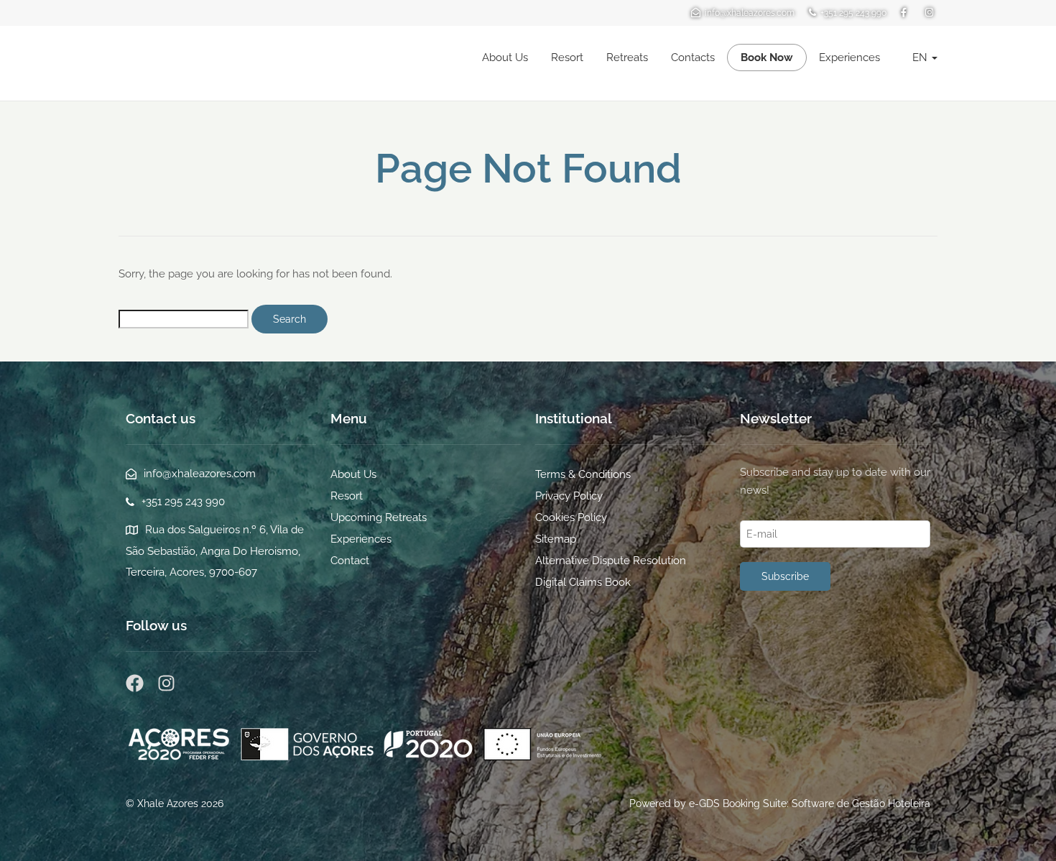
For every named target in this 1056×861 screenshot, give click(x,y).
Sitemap (555, 539)
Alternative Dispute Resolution (610, 560)
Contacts (693, 57)
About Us (505, 57)
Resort (567, 57)
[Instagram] (166, 683)
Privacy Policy (569, 495)
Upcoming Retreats (378, 517)
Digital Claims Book (583, 582)
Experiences (849, 57)
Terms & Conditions (583, 474)
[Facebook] (135, 683)
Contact (349, 560)
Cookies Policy (571, 517)
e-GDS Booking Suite (738, 803)
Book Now (767, 57)
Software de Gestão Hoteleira (861, 803)
